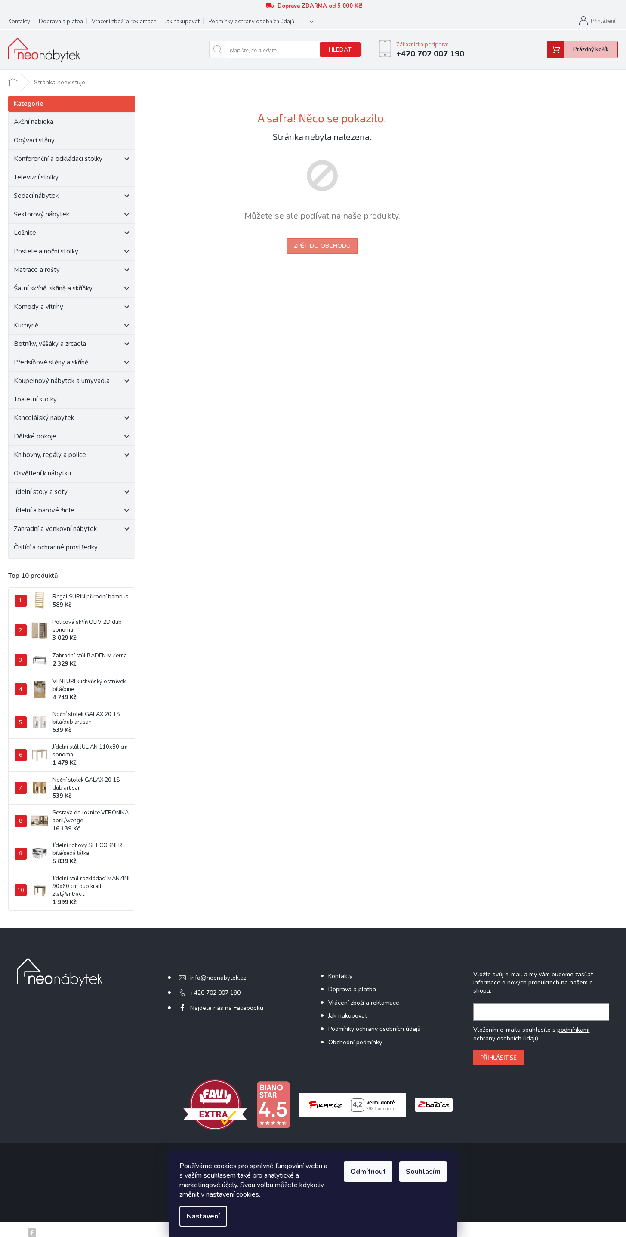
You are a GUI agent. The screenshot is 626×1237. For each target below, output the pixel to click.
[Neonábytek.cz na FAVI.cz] (215, 1104)
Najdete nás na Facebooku (226, 1008)
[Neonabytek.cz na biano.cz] (273, 1104)
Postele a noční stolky (46, 251)
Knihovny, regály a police (50, 454)
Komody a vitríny (38, 306)
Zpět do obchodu (322, 246)
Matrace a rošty (37, 269)
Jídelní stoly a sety (41, 491)
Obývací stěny (34, 140)
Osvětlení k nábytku (42, 473)
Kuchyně (26, 325)
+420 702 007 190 (215, 993)
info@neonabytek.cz (218, 978)
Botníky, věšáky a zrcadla (50, 343)
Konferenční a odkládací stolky (58, 158)
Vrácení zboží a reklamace (124, 21)
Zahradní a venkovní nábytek (55, 528)
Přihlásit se (498, 1057)
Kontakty (19, 21)
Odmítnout (368, 1171)
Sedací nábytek (36, 195)
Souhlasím (423, 1171)
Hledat (340, 50)
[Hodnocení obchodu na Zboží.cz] (434, 1104)
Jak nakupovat (182, 21)
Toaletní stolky (35, 399)
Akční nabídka (33, 121)
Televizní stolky (36, 177)
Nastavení (203, 1216)
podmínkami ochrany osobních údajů (531, 1034)
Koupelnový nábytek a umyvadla (62, 380)
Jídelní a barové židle (44, 510)
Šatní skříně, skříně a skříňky (53, 288)
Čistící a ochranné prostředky (56, 547)
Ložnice (25, 232)
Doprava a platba (61, 21)
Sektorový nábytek (41, 214)
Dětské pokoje (35, 436)
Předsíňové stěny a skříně (51, 362)
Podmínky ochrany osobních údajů (251, 21)
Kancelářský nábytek (44, 417)
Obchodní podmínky (355, 1042)
